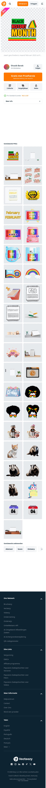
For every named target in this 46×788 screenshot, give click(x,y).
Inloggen (34, 4)
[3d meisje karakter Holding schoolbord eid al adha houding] (13, 726)
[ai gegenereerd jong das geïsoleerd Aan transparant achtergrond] (13, 765)
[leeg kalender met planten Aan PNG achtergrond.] (13, 175)
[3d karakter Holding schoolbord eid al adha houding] (13, 706)
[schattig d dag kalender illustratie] (13, 627)
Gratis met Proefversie (23, 76)
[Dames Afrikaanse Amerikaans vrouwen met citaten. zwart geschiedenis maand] (13, 647)
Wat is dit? (25, 96)
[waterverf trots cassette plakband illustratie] (13, 313)
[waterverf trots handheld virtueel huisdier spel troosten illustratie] (13, 352)
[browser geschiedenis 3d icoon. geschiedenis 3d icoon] (13, 608)
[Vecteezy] (3, 3)
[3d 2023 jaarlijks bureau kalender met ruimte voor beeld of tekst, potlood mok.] (13, 195)
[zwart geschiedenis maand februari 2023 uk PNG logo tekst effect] (13, 156)
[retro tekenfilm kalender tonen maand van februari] (13, 234)
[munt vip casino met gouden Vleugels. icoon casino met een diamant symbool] (13, 254)
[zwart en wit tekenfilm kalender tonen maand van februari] (13, 450)
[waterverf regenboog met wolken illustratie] (13, 411)
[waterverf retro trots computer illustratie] (13, 332)
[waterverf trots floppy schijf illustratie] (13, 372)
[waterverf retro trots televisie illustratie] (13, 293)
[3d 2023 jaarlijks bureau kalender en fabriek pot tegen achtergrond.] (13, 529)
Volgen (37, 68)
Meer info (9, 101)
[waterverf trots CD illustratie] (13, 391)
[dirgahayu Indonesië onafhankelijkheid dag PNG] (13, 214)
